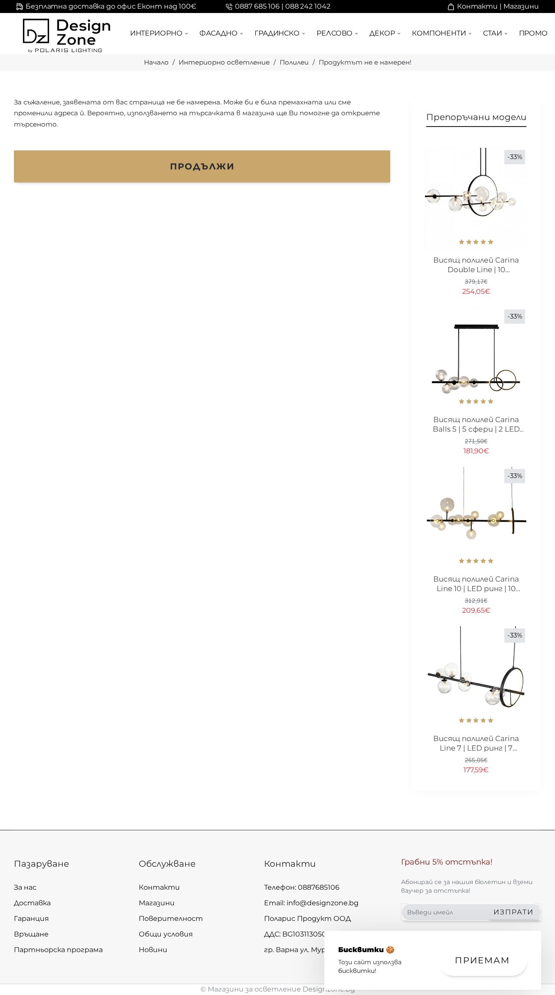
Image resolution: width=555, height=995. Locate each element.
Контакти (290, 863)
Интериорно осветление (224, 62)
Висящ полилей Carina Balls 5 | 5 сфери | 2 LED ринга (476, 424)
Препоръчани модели (476, 117)
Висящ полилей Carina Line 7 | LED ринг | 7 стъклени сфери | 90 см (476, 743)
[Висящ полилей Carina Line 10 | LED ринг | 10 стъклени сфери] (476, 518)
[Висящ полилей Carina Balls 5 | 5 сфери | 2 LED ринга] (476, 358)
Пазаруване (41, 863)
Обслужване (167, 863)
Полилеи (294, 62)
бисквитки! (357, 971)
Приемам (482, 960)
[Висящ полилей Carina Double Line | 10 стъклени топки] (476, 199)
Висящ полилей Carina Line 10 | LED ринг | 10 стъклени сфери (476, 584)
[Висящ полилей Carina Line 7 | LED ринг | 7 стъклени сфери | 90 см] (476, 677)
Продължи (202, 166)
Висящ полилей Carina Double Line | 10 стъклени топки (476, 265)
